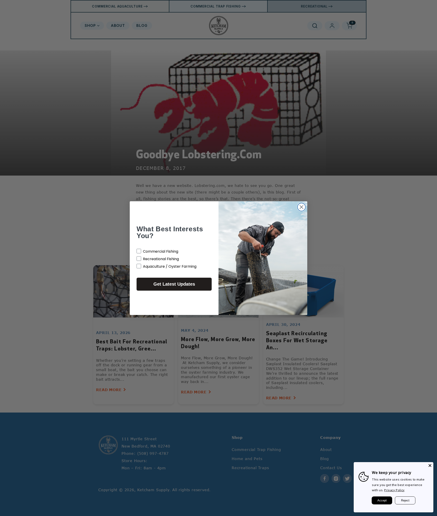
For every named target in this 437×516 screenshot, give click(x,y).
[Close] (430, 465)
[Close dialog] (301, 207)
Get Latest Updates (174, 284)
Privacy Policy (394, 490)
